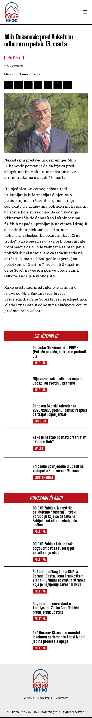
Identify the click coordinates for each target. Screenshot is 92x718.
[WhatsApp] (38, 85)
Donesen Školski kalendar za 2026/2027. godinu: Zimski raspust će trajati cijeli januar (60, 410)
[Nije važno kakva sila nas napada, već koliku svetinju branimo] (16, 384)
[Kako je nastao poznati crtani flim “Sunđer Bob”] (16, 443)
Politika (40, 531)
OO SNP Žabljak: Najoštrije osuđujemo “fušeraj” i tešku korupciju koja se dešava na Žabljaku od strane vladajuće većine (55, 516)
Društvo (40, 421)
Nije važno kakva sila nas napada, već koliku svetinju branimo (59, 380)
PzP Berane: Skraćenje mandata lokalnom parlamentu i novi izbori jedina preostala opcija (59, 637)
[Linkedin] (57, 85)
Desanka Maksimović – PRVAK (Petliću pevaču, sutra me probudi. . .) (60, 351)
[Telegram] (48, 85)
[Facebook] (8, 85)
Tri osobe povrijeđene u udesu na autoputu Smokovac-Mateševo (58, 468)
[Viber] (28, 85)
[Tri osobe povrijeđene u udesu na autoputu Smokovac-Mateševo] (16, 472)
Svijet (38, 448)
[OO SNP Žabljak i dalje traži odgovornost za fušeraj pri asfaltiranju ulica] (16, 551)
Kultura (40, 363)
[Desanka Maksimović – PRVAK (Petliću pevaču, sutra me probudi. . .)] (16, 355)
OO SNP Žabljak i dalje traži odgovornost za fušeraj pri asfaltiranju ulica (53, 548)
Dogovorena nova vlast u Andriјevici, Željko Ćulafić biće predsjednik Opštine (56, 607)
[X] (18, 85)
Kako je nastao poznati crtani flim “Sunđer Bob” (59, 439)
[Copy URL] (67, 85)
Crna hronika (43, 477)
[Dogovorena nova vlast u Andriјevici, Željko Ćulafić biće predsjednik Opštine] (16, 611)
